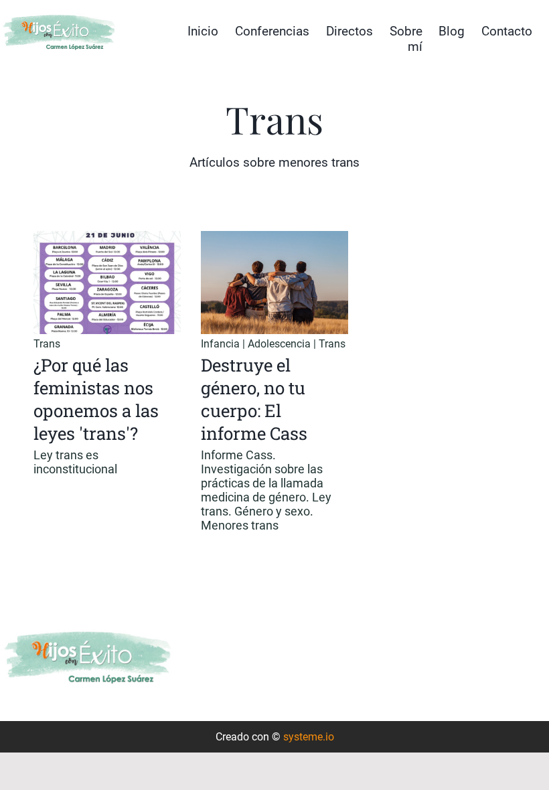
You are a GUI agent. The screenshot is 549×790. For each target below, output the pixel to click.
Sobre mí (406, 38)
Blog (452, 31)
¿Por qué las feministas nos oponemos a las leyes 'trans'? (96, 399)
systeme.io (308, 736)
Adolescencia (279, 343)
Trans (46, 343)
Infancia (220, 343)
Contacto (506, 31)
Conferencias (272, 31)
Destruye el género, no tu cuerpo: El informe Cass (254, 399)
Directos (349, 31)
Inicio (202, 31)
